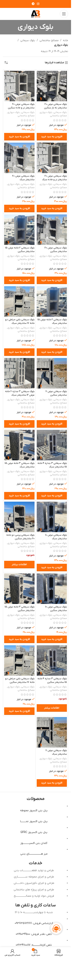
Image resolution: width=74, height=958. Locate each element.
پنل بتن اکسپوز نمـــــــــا (34, 821)
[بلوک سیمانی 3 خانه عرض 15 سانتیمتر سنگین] (19, 588)
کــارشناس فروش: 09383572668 (34, 923)
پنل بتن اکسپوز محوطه (34, 810)
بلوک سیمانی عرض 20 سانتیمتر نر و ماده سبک (54, 177)
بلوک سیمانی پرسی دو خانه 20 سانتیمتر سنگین (20, 536)
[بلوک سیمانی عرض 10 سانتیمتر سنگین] (52, 588)
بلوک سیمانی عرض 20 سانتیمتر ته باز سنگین (55, 106)
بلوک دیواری (46, 112)
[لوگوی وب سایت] (35, 14)
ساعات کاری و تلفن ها (35, 905)
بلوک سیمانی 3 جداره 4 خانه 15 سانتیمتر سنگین (52, 680)
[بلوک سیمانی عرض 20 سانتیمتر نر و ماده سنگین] (19, 86)
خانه (65, 40)
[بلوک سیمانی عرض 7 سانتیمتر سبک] (52, 732)
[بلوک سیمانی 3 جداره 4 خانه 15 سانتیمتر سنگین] (52, 660)
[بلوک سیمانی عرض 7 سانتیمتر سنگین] (52, 373)
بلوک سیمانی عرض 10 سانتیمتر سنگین (56, 608)
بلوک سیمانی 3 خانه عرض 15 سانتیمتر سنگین (20, 608)
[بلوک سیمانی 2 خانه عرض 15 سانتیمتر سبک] (52, 301)
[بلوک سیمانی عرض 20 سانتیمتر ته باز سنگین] (52, 86)
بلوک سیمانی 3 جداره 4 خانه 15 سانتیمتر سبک (52, 465)
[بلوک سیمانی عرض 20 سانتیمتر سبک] (19, 158)
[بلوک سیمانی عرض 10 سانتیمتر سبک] (52, 517)
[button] (52, 136)
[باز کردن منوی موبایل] (64, 14)
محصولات (36, 799)
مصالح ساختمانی (49, 40)
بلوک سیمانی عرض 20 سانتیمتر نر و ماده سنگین (21, 106)
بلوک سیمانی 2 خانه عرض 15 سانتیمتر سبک (52, 321)
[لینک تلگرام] (33, 4)
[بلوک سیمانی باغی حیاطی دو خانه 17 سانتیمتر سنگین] (19, 660)
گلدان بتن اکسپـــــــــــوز (33, 843)
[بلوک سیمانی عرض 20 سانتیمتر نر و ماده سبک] (52, 158)
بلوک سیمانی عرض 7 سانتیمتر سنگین (56, 393)
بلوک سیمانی (27, 40)
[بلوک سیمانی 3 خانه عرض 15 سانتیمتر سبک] (19, 445)
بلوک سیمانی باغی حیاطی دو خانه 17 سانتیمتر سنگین (20, 680)
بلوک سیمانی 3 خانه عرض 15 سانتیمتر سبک (20, 465)
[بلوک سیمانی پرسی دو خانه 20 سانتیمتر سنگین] (19, 517)
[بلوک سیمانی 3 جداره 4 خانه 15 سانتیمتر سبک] (52, 445)
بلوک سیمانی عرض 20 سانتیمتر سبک (23, 177)
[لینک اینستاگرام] (38, 4)
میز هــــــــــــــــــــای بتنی (34, 854)
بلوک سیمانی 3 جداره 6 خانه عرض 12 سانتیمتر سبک (20, 393)
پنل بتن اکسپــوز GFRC (34, 832)
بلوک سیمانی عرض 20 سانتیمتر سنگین (56, 249)
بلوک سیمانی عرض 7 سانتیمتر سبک (56, 752)
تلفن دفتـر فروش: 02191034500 (34, 934)
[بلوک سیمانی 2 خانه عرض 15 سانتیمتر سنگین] (19, 229)
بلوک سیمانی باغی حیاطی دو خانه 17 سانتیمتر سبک (20, 321)
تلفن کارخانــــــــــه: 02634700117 (34, 945)
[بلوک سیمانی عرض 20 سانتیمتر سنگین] (52, 229)
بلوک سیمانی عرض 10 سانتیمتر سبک (56, 536)
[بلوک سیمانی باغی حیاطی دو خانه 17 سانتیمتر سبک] (19, 301)
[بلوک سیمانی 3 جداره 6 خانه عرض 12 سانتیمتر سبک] (19, 373)
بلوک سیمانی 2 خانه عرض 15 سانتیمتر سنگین (20, 249)
